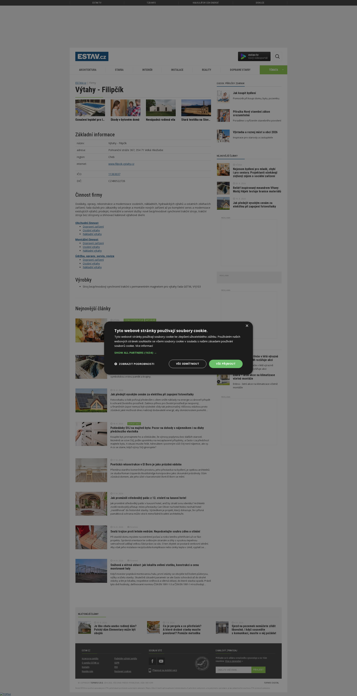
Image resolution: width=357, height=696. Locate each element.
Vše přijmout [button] (226, 363)
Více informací (144, 346)
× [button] (246, 325)
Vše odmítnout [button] (187, 363)
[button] (178, 352)
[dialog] (178, 348)
